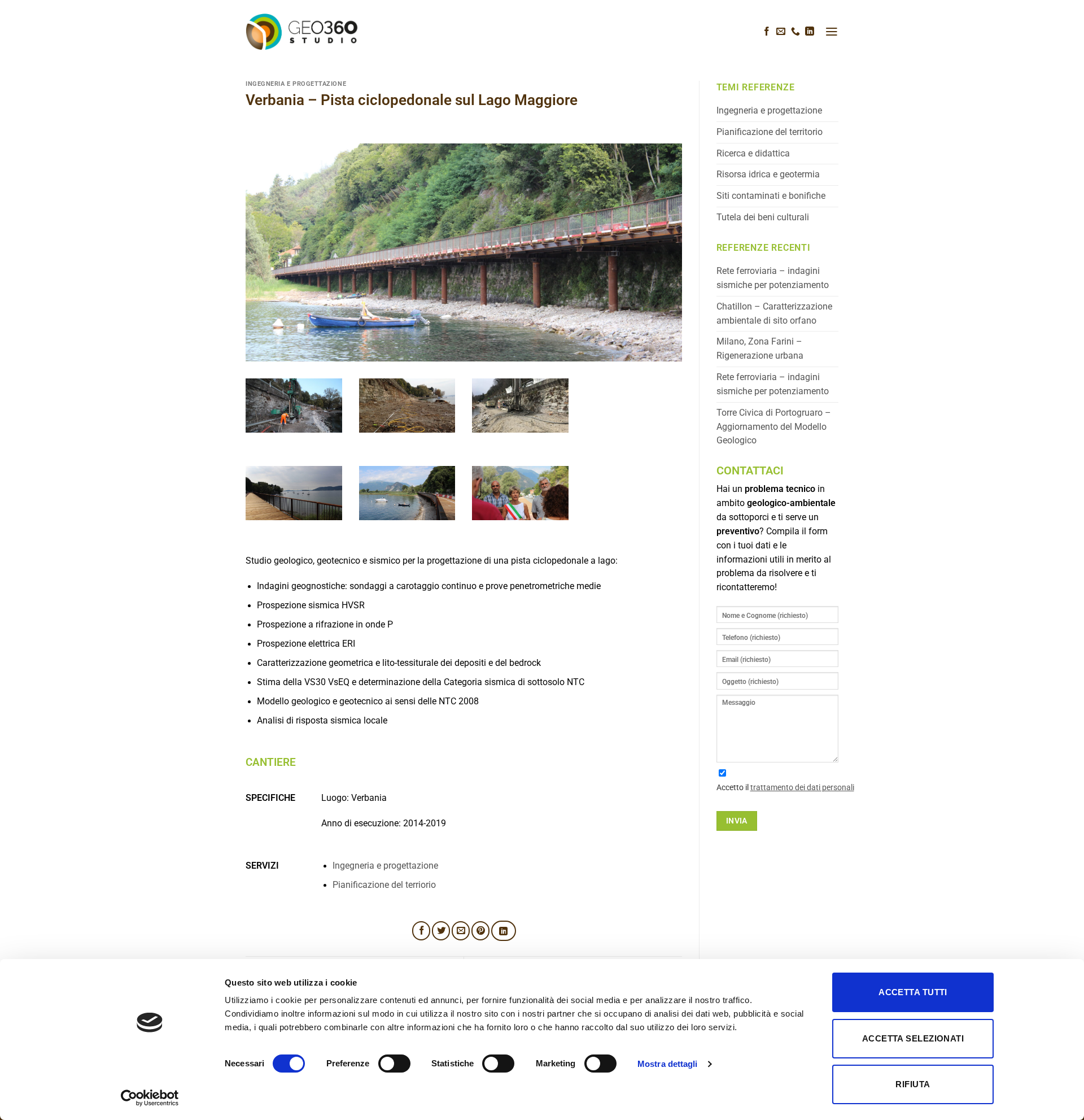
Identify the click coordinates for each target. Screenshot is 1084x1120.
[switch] (394, 1063)
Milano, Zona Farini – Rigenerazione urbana (759, 349)
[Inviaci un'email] (780, 32)
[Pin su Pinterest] (480, 930)
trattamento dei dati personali (802, 787)
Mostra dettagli (667, 1064)
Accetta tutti (912, 992)
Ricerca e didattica (753, 154)
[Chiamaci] (795, 32)
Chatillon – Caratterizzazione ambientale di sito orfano (774, 314)
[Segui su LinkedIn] (809, 32)
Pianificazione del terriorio (384, 885)
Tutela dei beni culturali (762, 217)
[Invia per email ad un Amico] (461, 930)
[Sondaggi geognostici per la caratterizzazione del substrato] (294, 413)
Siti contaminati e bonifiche (770, 196)
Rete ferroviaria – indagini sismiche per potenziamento (772, 278)
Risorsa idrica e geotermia (768, 174)
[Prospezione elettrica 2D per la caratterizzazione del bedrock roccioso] (407, 413)
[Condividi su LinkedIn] (503, 931)
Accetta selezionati (913, 1038)
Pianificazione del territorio (769, 132)
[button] (831, 31)
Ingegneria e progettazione (296, 84)
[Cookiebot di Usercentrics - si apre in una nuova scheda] (149, 1098)
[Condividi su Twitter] (441, 930)
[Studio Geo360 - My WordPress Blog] (302, 32)
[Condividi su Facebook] (421, 930)
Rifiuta (912, 1084)
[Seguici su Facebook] (766, 32)
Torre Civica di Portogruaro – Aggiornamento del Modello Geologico (773, 427)
